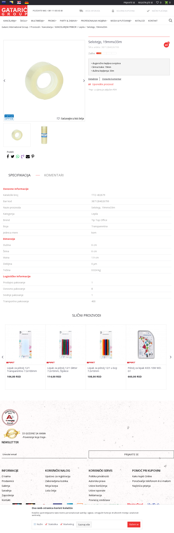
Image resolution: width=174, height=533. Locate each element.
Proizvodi (35, 27)
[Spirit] (10, 362)
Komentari (54, 175)
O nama (6, 476)
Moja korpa (51, 485)
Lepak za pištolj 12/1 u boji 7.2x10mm (102, 369)
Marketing (68, 524)
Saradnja (6, 490)
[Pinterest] (32, 156)
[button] (169, 20)
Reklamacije (95, 495)
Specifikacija (19, 175)
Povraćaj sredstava (99, 500)
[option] (17, 135)
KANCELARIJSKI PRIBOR (65, 27)
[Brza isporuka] (81, 11)
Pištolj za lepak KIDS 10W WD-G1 (145, 369)
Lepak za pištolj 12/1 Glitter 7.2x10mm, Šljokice (62, 369)
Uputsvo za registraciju (57, 476)
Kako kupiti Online (142, 476)
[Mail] (28, 156)
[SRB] (19, 2)
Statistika (53, 524)
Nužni (40, 524)
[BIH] (11, 2)
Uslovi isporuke (97, 490)
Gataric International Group (15, 27)
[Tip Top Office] (9, 117)
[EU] (4, 2)
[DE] (27, 2)
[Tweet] (12, 156)
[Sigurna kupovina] (113, 10)
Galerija (6, 485)
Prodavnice (8, 481)
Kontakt (6, 500)
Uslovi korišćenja (98, 485)
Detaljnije (93, 78)
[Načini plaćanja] (148, 11)
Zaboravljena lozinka (56, 481)
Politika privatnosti (99, 476)
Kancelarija (47, 27)
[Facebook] (8, 156)
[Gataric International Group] (14, 10)
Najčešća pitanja (141, 485)
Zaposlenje (8, 495)
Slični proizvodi (86, 315)
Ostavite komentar (111, 78)
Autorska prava (97, 481)
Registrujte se (145, 2)
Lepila (82, 27)
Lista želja (50, 490)
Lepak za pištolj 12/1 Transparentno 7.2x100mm (22, 369)
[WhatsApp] (17, 156)
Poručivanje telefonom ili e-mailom (151, 481)
